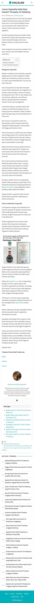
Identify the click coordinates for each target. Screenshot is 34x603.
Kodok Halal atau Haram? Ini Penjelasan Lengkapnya (18, 552)
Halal (5, 442)
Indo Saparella (9, 187)
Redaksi (26, 594)
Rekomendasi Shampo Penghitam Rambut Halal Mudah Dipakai (18, 507)
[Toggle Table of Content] (16, 60)
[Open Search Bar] (31, 2)
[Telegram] (17, 400)
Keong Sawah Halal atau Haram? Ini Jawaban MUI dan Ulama (16, 474)
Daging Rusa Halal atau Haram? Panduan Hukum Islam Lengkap (19, 539)
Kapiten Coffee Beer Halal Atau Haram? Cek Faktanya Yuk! (18, 446)
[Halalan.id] (16, 2)
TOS (22, 597)
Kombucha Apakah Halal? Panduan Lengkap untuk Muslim (16, 513)
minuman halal (7, 444)
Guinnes (4, 366)
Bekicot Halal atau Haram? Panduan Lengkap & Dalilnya (17, 572)
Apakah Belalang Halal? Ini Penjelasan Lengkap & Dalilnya (17, 461)
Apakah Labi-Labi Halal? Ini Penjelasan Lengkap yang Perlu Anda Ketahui (18, 585)
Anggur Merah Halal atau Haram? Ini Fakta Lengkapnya (18, 468)
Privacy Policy (15, 597)
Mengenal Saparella (8, 63)
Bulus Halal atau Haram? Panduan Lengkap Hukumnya (17, 526)
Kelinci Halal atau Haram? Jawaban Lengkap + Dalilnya (17, 546)
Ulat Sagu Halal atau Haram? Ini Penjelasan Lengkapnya (16, 520)
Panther (4, 361)
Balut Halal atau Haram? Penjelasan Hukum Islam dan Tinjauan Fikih (17, 578)
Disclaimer (19, 594)
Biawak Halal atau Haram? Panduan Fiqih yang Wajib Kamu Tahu (19, 559)
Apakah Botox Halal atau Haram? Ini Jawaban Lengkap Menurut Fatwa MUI (17, 481)
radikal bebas (19, 303)
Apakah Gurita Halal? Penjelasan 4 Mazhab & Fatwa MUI (17, 533)
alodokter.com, (13, 281)
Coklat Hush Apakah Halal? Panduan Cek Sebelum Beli (18, 500)
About (7, 594)
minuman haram (15, 444)
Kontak (12, 594)
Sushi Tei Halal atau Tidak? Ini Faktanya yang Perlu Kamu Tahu (17, 487)
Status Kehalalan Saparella (10, 65)
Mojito (4, 357)
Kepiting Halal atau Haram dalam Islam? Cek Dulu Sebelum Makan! (19, 565)
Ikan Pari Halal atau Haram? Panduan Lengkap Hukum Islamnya (17, 494)
